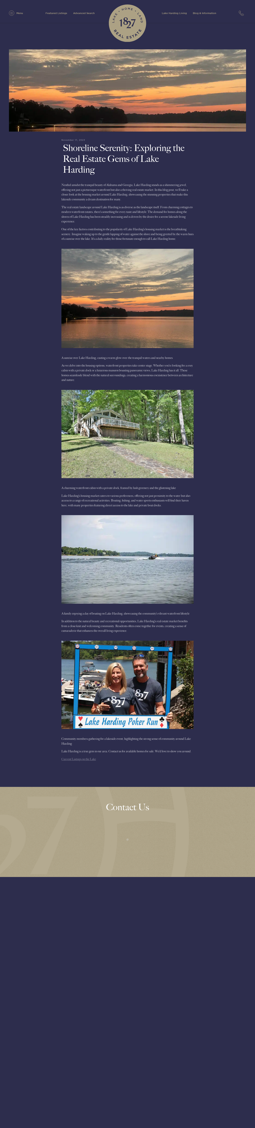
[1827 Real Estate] (127, 23)
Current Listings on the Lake (78, 759)
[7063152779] (242, 13)
